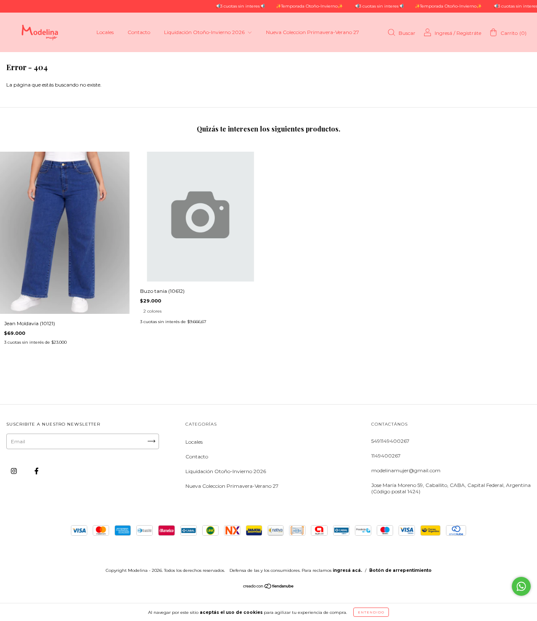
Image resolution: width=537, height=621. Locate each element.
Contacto (139, 32)
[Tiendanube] (268, 587)
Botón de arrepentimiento (400, 570)
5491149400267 (390, 441)
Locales (105, 32)
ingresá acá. (347, 570)
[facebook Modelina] (36, 471)
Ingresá (443, 33)
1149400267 (386, 456)
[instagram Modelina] (14, 471)
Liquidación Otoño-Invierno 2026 (205, 32)
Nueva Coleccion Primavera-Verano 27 (312, 32)
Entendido (371, 612)
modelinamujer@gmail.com (406, 470)
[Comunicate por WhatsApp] (521, 586)
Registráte (468, 33)
